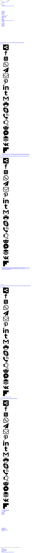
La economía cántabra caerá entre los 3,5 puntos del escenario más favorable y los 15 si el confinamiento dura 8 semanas (16, 154)
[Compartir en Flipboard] (5, 152)
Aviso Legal (3, 548)
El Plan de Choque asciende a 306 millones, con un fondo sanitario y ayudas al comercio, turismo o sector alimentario (15, 267)
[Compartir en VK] (5, 260)
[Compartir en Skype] (5, 112)
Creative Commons (4, 550)
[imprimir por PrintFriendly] (5, 220)
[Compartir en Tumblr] (5, 95)
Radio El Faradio (4, 529)
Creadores (3, 512)
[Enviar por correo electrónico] (5, 78)
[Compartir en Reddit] (5, 243)
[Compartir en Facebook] (5, 55)
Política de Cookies (4, 549)
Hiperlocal (3, 514)
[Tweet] (5, 61)
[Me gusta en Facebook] (5, 237)
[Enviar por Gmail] (5, 101)
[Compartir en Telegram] (5, 72)
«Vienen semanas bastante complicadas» (6, 269)
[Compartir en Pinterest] (5, 197)
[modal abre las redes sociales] (5, 163)
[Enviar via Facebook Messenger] (5, 135)
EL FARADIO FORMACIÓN (5, 509)
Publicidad (3, 530)
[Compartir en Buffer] (5, 141)
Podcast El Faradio (4, 528)
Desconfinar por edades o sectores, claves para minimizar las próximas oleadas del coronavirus (12, 42)
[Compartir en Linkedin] (5, 203)
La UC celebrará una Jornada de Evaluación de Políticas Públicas (8, 398)
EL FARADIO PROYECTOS (5, 510)
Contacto (3, 551)
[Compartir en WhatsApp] (5, 180)
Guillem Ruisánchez (2, 287)
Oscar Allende (2, 157)
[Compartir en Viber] (5, 118)
